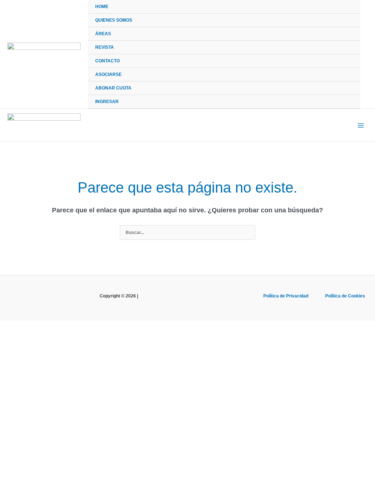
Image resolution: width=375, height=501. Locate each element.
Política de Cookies (345, 296)
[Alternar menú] (347, 33)
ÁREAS (103, 33)
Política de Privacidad (285, 296)
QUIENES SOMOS (113, 20)
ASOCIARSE (108, 74)
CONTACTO (107, 60)
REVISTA (104, 47)
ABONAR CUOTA (113, 88)
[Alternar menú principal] (361, 125)
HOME (101, 6)
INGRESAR (107, 101)
